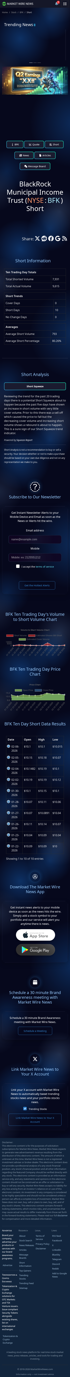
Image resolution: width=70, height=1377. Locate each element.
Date (11, 739)
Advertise (7, 1265)
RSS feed (56, 1235)
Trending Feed (26, 1283)
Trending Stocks (38, 1109)
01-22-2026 (15, 848)
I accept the (38, 566)
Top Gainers (25, 1270)
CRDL (50, 42)
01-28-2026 (15, 804)
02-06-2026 (15, 749)
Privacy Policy (42, 1243)
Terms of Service (40, 1237)
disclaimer (62, 1215)
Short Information (25, 1264)
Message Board (36, 166)
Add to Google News (59, 1275)
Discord (56, 1264)
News (25, 155)
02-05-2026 (15, 760)
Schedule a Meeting (35, 1031)
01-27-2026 (15, 815)
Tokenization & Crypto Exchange (10, 1339)
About (22, 1235)
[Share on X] (37, 239)
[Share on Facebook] (51, 239)
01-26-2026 (15, 826)
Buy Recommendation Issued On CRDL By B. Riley (50, 55)
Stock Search (25, 1240)
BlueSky (56, 1254)
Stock (13, 12)
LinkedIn (56, 1249)
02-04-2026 (15, 771)
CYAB (17, 42)
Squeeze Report (24, 440)
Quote (35, 144)
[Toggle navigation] (65, 3)
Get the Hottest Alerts (37, 585)
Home (5, 12)
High (41, 739)
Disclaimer (41, 1248)
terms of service (45, 566)
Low (55, 739)
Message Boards (23, 1256)
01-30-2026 (15, 793)
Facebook (57, 1240)
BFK (21, 12)
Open (27, 739)
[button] (48, 3)
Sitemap (23, 1288)
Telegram (57, 1259)
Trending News (18, 24)
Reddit (55, 1268)
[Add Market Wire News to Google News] (57, 239)
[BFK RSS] (64, 239)
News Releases (26, 1245)
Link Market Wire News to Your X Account (35, 1119)
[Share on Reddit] (44, 239)
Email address (35, 530)
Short (55, 144)
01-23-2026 (15, 837)
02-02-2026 (15, 782)
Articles (46, 155)
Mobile (35, 548)
